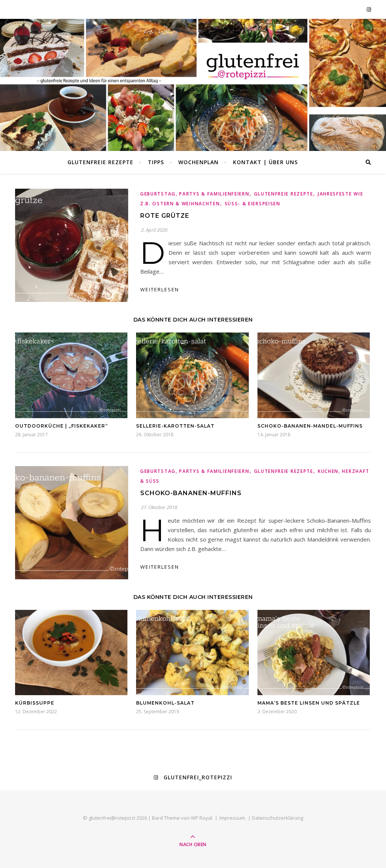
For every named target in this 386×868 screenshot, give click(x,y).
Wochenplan (198, 162)
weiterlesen (159, 289)
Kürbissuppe (34, 703)
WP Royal (201, 817)
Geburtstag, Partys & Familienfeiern (195, 194)
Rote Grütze (164, 215)
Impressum (232, 817)
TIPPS (156, 162)
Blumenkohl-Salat (165, 703)
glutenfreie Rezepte (100, 162)
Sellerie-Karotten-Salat (175, 426)
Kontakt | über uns (265, 162)
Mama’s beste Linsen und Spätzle (308, 703)
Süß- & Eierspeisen (252, 203)
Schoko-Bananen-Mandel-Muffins (310, 426)
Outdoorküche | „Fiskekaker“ (61, 426)
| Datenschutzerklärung (275, 817)
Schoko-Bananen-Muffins (191, 493)
